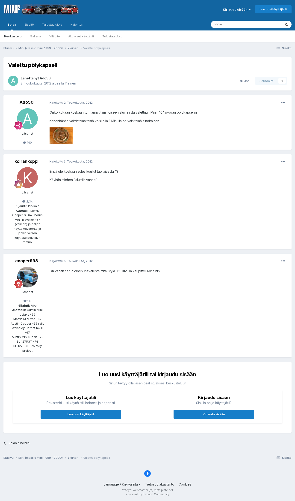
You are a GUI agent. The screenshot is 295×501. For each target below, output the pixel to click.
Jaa (246, 81)
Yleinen (70, 83)
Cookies (185, 484)
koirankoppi (26, 161)
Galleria (35, 36)
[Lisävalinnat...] (283, 102)
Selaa (12, 24)
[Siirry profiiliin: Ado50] (13, 81)
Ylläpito (54, 36)
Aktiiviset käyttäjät (81, 36)
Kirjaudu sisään (236, 9)
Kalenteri (77, 24)
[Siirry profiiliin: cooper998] (27, 277)
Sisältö (29, 24)
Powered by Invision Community (147, 494)
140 (29, 142)
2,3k (28, 201)
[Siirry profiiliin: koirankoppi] (27, 177)
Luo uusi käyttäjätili (273, 9)
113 (29, 301)
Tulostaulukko (112, 36)
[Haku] (286, 24)
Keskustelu (13, 36)
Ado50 (45, 78)
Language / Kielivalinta (121, 484)
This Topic (268, 24)
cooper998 (26, 260)
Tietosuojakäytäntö (159, 484)
